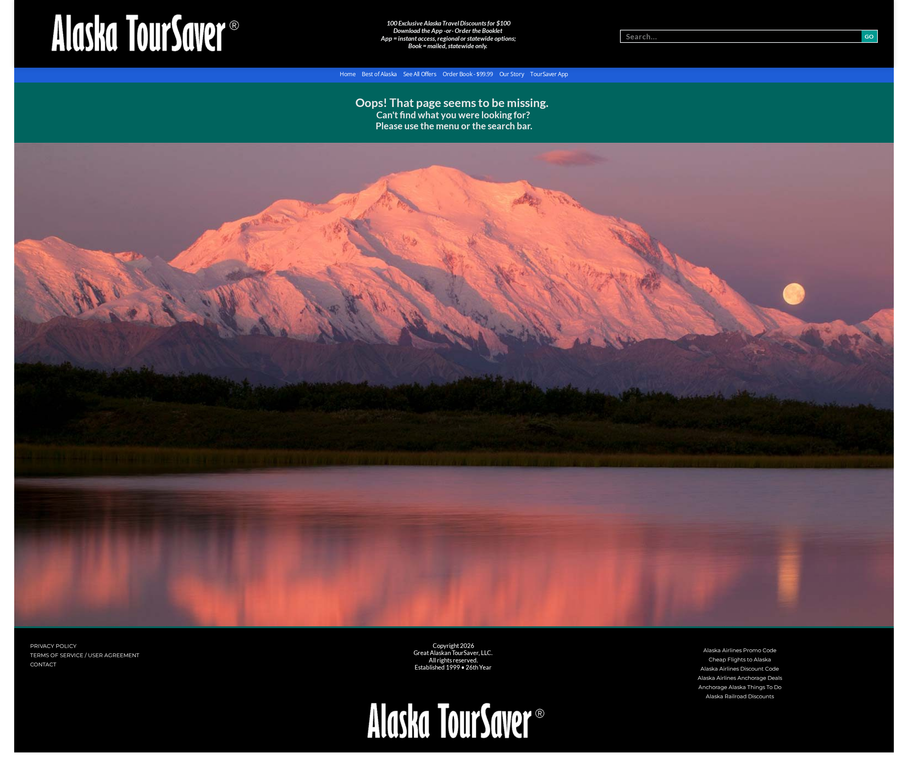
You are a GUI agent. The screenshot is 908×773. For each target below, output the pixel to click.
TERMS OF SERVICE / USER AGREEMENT (84, 655)
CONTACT (43, 664)
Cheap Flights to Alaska (740, 659)
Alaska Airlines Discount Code (740, 668)
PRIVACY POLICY (53, 646)
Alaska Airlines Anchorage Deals (740, 678)
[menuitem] (347, 74)
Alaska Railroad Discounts (740, 696)
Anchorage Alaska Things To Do (739, 687)
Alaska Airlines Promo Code (739, 650)
